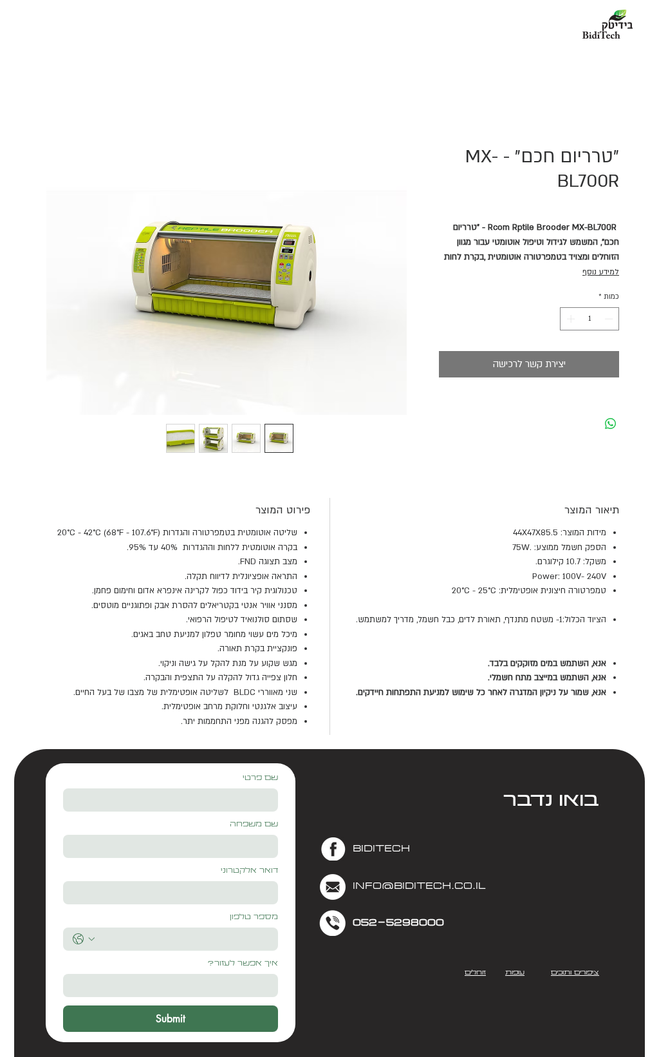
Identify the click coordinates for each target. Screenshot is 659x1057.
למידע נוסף (600, 272)
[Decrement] (610, 319)
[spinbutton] (589, 319)
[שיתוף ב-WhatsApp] (610, 424)
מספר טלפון (254, 917)
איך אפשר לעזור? (242, 964)
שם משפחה (254, 825)
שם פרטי (260, 778)
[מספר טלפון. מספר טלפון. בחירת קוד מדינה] (84, 939)
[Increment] (569, 319)
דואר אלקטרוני (249, 871)
